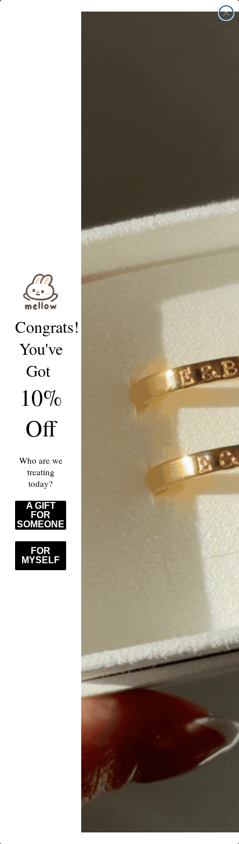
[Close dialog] (226, 13)
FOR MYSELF (40, 555)
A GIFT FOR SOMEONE (40, 515)
